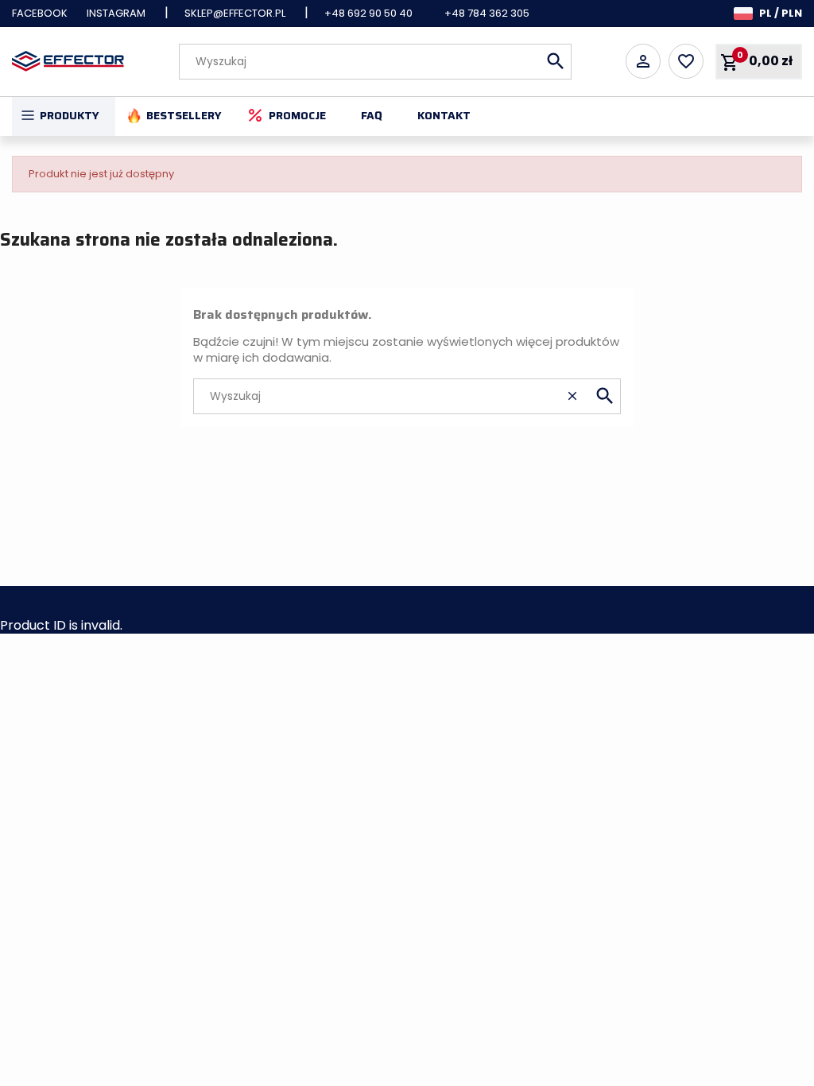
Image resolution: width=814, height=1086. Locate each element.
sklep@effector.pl (234, 13)
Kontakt (444, 115)
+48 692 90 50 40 (368, 13)
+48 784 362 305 (486, 13)
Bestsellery (184, 115)
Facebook (40, 13)
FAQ (371, 115)
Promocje (297, 115)
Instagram (116, 13)
